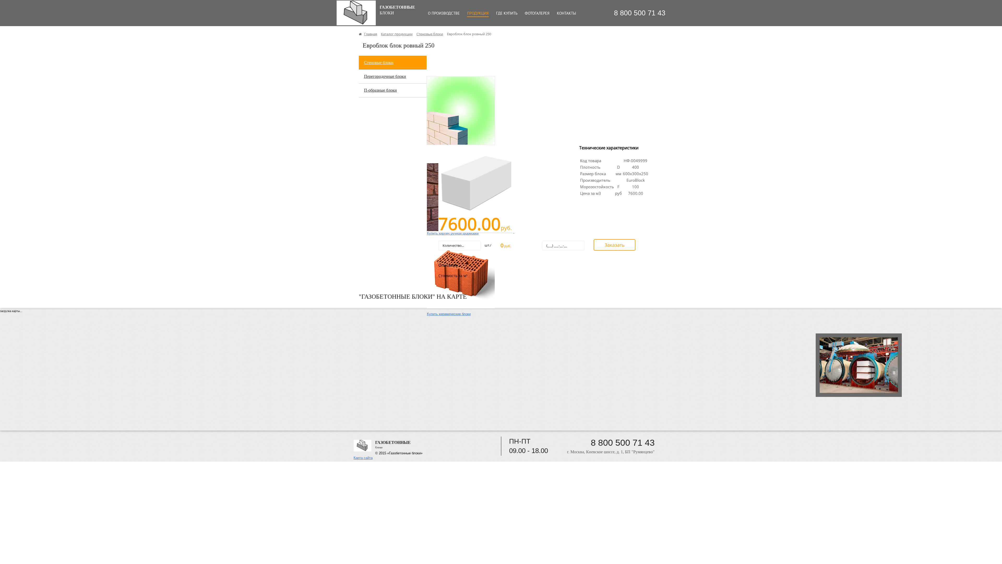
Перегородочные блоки (385, 76)
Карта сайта (363, 458)
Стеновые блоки (378, 62)
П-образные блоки (380, 90)
